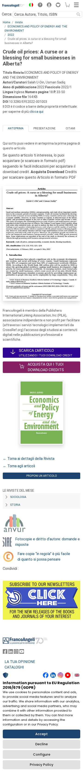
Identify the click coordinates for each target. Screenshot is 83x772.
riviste (19, 22)
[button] (30, 5)
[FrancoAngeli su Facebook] (5, 652)
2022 (11, 34)
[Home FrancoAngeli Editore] (13, 5)
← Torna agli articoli (19, 466)
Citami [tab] (70, 128)
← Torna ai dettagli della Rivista (28, 458)
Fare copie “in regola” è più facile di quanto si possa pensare (44, 557)
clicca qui (36, 111)
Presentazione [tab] (44, 128)
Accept (41, 734)
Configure (41, 754)
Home (6, 22)
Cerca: (7, 14)
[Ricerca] (78, 14)
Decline (41, 744)
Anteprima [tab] (16, 128)
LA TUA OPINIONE (20, 662)
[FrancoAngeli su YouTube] (21, 652)
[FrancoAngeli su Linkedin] (10, 652)
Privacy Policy (41, 764)
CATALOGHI (14, 667)
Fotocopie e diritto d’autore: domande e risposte (47, 542)
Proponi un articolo (41, 475)
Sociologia (18, 497)
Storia (15, 504)
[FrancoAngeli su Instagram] (16, 652)
